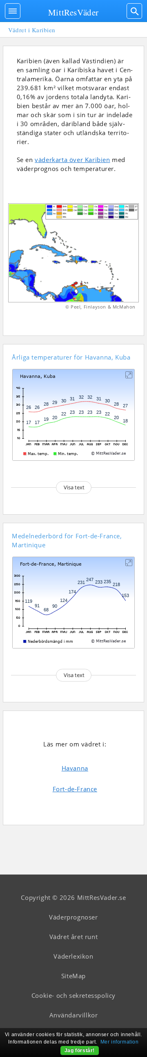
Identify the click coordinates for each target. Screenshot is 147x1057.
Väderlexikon (73, 956)
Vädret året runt (73, 937)
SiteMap (73, 976)
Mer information (119, 1042)
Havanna (75, 768)
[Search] (134, 11)
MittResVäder (73, 12)
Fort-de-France (75, 789)
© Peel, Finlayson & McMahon (100, 307)
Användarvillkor (73, 1015)
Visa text (74, 487)
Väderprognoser (73, 917)
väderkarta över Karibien (72, 159)
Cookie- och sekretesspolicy (73, 995)
